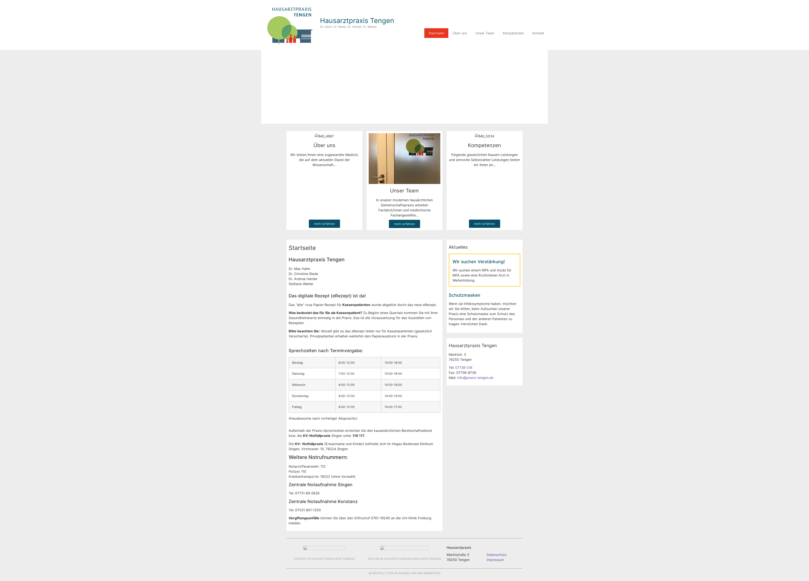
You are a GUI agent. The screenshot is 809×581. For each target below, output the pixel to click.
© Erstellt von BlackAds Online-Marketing (405, 573)
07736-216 (463, 367)
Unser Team (484, 33)
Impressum (495, 560)
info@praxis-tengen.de (475, 378)
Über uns (460, 33)
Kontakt (538, 33)
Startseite (436, 33)
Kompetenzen (513, 33)
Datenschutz (497, 555)
